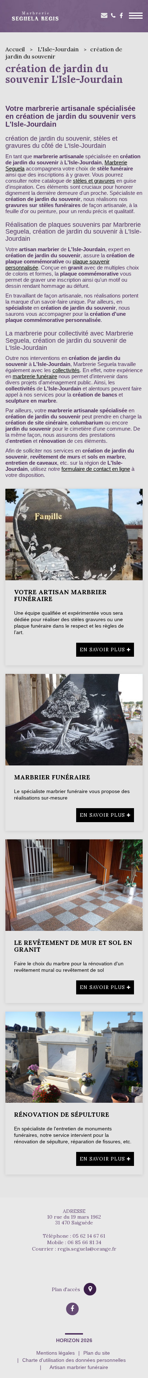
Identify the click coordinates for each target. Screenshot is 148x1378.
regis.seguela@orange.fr (86, 1249)
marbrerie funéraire (35, 376)
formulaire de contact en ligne (95, 469)
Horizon (67, 1340)
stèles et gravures (94, 181)
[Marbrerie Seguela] (35, 16)
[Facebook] (121, 16)
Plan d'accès (66, 1289)
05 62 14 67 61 (113, 16)
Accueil (15, 49)
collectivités (66, 370)
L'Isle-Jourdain (58, 49)
